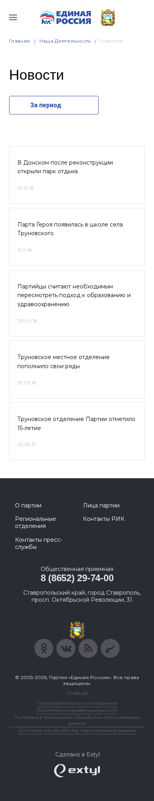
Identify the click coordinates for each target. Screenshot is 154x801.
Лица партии (101, 505)
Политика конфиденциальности (77, 710)
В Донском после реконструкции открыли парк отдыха (65, 167)
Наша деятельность (65, 41)
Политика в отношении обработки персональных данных (77, 720)
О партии (28, 505)
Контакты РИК (103, 518)
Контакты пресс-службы (38, 543)
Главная (19, 41)
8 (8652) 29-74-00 (77, 578)
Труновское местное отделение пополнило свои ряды (63, 361)
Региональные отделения (35, 522)
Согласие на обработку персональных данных (77, 730)
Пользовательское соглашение (77, 703)
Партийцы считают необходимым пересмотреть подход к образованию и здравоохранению (74, 295)
